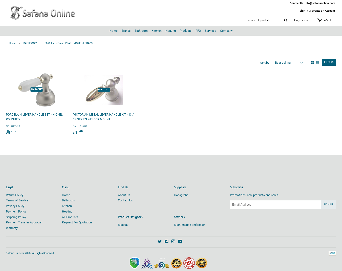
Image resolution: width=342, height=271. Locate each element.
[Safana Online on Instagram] (173, 242)
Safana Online (14, 253)
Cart (327, 20)
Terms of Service (17, 200)
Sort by (264, 62)
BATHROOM (30, 43)
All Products (70, 217)
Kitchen (67, 206)
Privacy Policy (15, 206)
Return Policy (14, 195)
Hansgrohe (181, 195)
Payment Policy (16, 211)
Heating (67, 211)
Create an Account (323, 10)
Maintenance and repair (189, 225)
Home (12, 43)
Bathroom (68, 200)
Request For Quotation (77, 222)
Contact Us (125, 200)
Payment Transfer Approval (24, 222)
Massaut (123, 225)
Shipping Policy (16, 217)
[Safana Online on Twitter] (160, 242)
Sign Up (328, 204)
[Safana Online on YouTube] (180, 242)
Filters (328, 62)
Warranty (12, 228)
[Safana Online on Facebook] (166, 242)
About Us (124, 195)
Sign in (303, 10)
